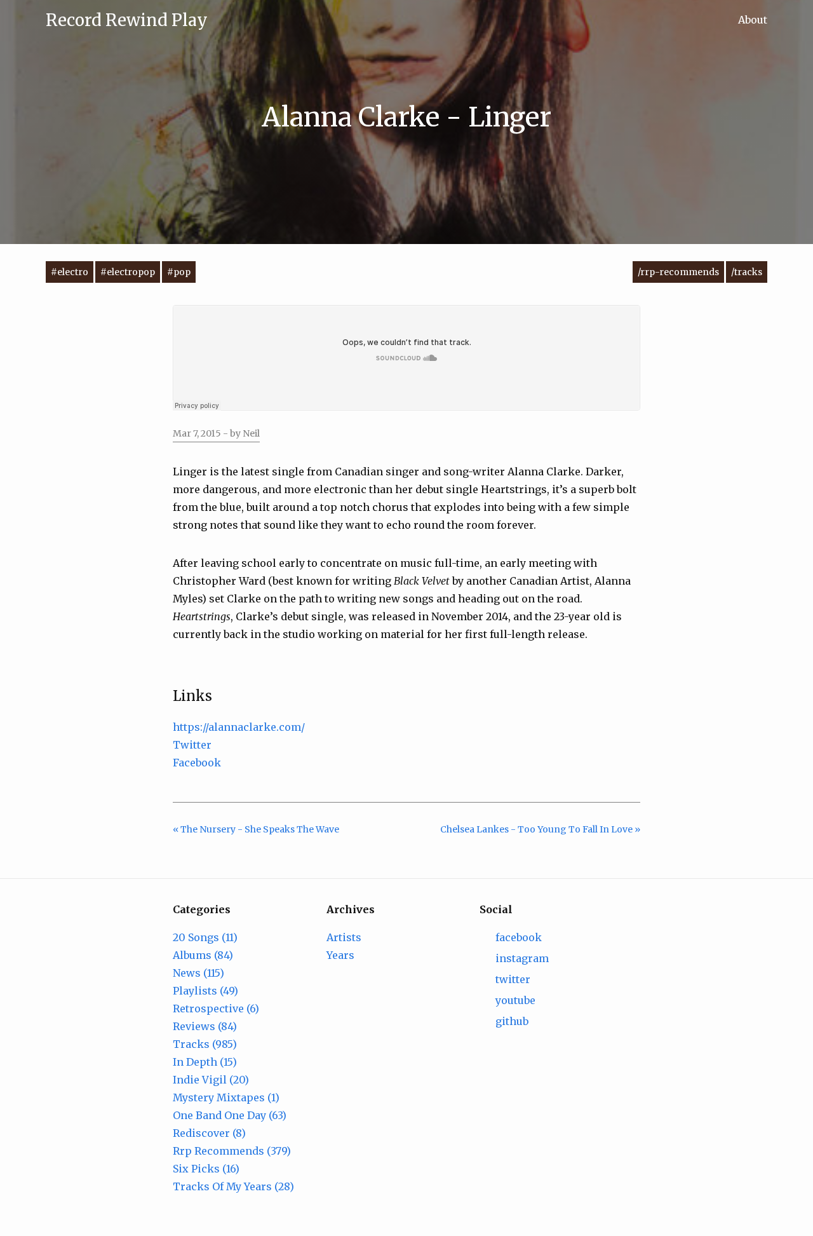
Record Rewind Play (127, 20)
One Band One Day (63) (229, 1115)
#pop (179, 272)
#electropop (127, 272)
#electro (69, 272)
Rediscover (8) (209, 1133)
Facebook (197, 762)
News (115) (198, 973)
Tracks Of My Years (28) (233, 1186)
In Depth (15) (205, 1062)
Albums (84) (203, 955)
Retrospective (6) (216, 1008)
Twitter (192, 744)
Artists (343, 937)
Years (340, 955)
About (752, 19)
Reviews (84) (205, 1026)
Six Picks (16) (206, 1168)
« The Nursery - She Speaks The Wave (256, 829)
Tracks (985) (205, 1044)
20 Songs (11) (205, 937)
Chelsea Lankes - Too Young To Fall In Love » (540, 829)
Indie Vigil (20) (211, 1079)
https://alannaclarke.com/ (239, 727)
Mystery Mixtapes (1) (226, 1097)
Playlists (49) (205, 990)
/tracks (746, 272)
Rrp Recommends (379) (232, 1150)
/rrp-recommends (678, 272)
